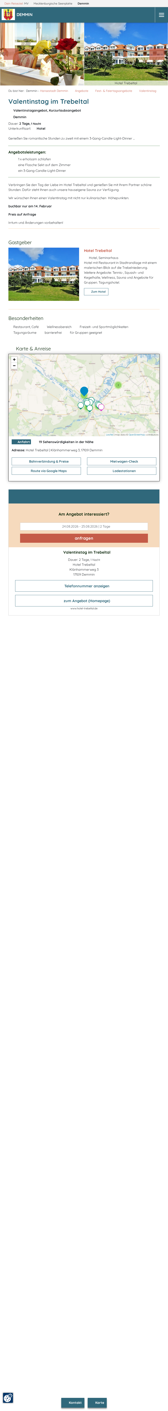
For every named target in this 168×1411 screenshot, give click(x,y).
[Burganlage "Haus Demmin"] (91, 409)
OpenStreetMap (137, 434)
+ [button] (14, 359)
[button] (25, 15)
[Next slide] (157, 54)
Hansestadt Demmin (54, 91)
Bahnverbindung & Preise (48, 461)
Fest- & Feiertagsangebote (113, 91)
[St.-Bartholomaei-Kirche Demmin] (91, 403)
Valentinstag (147, 91)
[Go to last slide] (11, 54)
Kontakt (75, 1403)
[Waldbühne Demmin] (102, 408)
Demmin (84, 3)
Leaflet (109, 434)
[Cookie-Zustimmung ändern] (8, 1398)
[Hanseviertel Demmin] (88, 404)
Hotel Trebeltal (98, 250)
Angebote (81, 91)
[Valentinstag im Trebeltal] (85, 391)
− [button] (14, 365)
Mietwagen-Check (123, 461)
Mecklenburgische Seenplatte (53, 3)
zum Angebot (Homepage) (86, 600)
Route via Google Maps (48, 471)
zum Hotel (98, 291)
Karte (99, 1403)
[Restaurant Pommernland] (82, 406)
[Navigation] (161, 15)
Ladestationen (124, 471)
